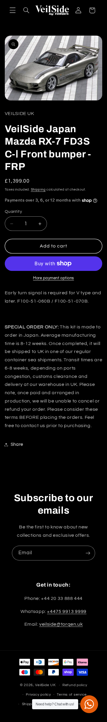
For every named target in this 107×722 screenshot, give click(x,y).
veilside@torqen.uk (61, 624)
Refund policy (74, 685)
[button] (12, 10)
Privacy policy (38, 694)
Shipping (38, 189)
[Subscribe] (88, 553)
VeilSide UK (45, 685)
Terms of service (72, 694)
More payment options (53, 278)
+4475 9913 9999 (66, 611)
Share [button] (17, 444)
